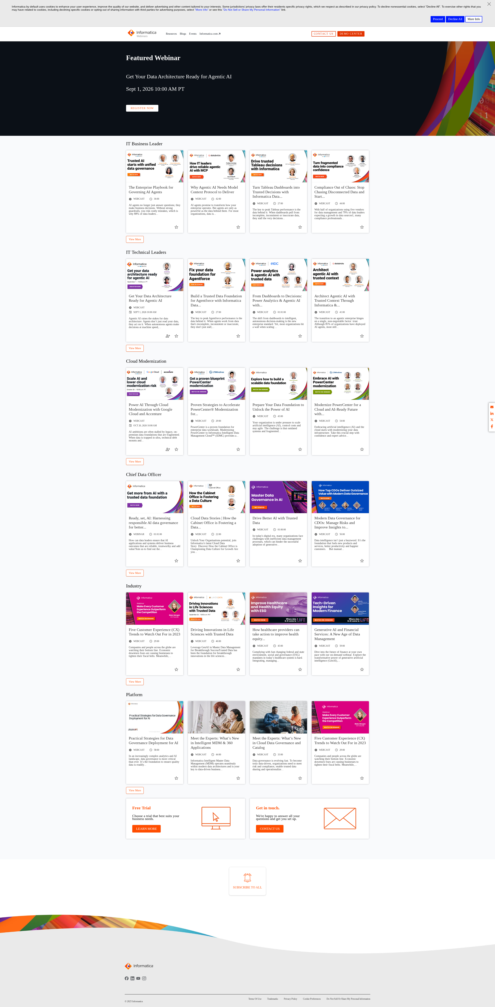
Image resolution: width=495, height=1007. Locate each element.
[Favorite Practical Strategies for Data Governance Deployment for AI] (176, 778)
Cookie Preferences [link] (312, 999)
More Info (474, 19)
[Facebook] (127, 981)
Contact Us (324, 33)
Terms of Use (254, 999)
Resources (171, 33)
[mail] (491, 407)
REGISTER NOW (142, 108)
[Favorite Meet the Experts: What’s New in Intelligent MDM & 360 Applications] (238, 778)
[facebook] (492, 427)
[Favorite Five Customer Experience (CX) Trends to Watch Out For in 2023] (176, 669)
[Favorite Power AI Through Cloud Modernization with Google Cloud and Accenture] (176, 449)
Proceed (438, 19)
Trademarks (272, 999)
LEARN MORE (146, 829)
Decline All (455, 19)
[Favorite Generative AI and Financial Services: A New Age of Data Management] (362, 669)
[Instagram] (144, 981)
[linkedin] (491, 414)
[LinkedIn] (132, 981)
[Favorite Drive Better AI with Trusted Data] (300, 560)
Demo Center (351, 33)
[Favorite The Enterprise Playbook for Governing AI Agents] (176, 227)
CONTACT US (270, 829)
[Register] (168, 336)
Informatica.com (209, 33)
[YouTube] (138, 981)
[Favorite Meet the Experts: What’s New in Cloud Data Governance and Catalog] (300, 778)
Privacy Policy (290, 999)
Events (192, 33)
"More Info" (201, 9)
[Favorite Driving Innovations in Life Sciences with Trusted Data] (238, 669)
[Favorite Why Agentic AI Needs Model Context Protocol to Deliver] (238, 227)
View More (135, 239)
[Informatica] (142, 34)
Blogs (183, 33)
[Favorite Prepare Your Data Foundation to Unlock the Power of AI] (300, 449)
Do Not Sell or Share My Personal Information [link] (348, 999)
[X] (491, 420)
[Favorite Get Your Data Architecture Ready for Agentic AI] (176, 336)
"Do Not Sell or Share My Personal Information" (252, 9)
